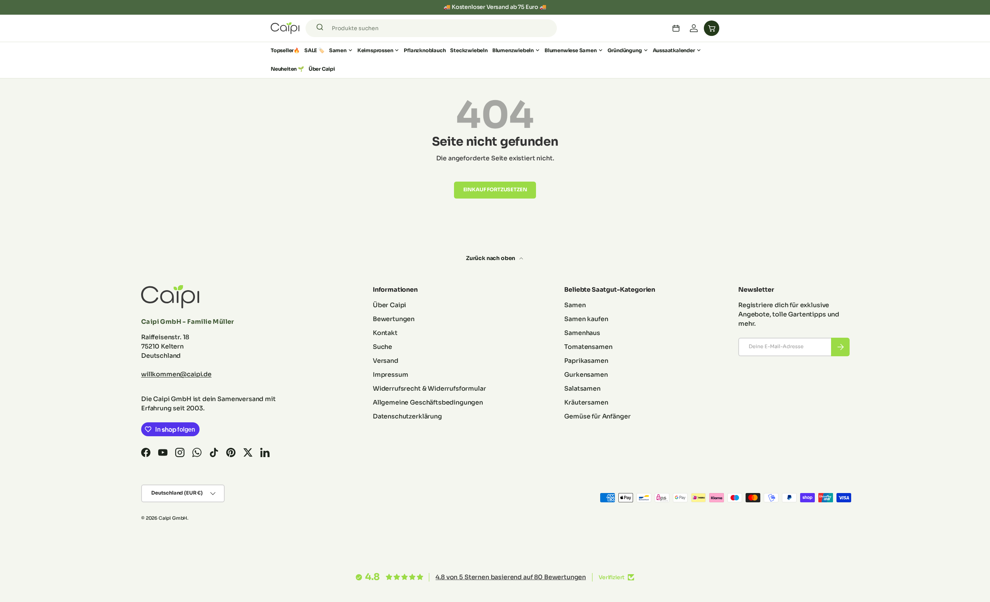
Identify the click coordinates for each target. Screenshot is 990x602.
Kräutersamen (586, 402)
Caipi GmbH (173, 518)
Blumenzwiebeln (513, 50)
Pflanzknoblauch (425, 50)
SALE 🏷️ (314, 50)
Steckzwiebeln (468, 50)
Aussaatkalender (674, 50)
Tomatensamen (588, 347)
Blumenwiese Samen (570, 50)
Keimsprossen (375, 50)
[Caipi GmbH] (285, 28)
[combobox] (431, 28)
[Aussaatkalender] (676, 28)
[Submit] (321, 28)
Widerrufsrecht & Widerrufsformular (429, 388)
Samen (337, 50)
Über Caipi (322, 69)
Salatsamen (582, 388)
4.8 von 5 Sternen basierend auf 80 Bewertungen (510, 577)
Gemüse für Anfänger (597, 416)
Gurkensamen (586, 375)
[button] (711, 28)
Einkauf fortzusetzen (495, 190)
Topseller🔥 (285, 50)
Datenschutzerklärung (407, 416)
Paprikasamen (586, 361)
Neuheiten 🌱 (287, 69)
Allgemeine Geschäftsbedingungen (428, 402)
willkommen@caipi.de (176, 374)
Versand (385, 361)
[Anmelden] (694, 28)
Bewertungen (394, 319)
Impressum (390, 375)
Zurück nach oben (491, 258)
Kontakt (385, 333)
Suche (382, 347)
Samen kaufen (586, 319)
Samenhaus (582, 333)
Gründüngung (625, 50)
